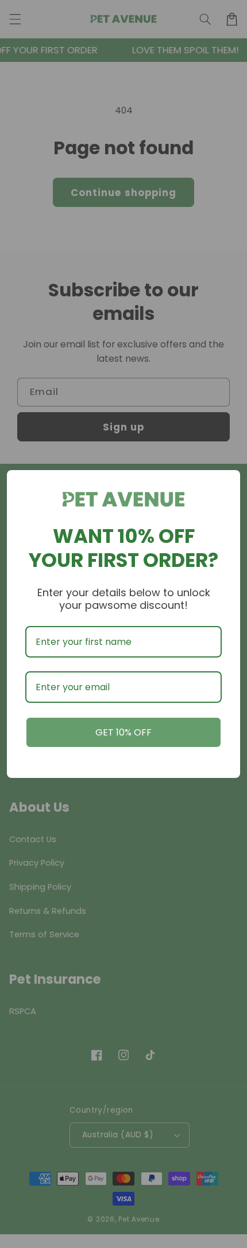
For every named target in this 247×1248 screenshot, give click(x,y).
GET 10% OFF (123, 732)
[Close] (226, 484)
